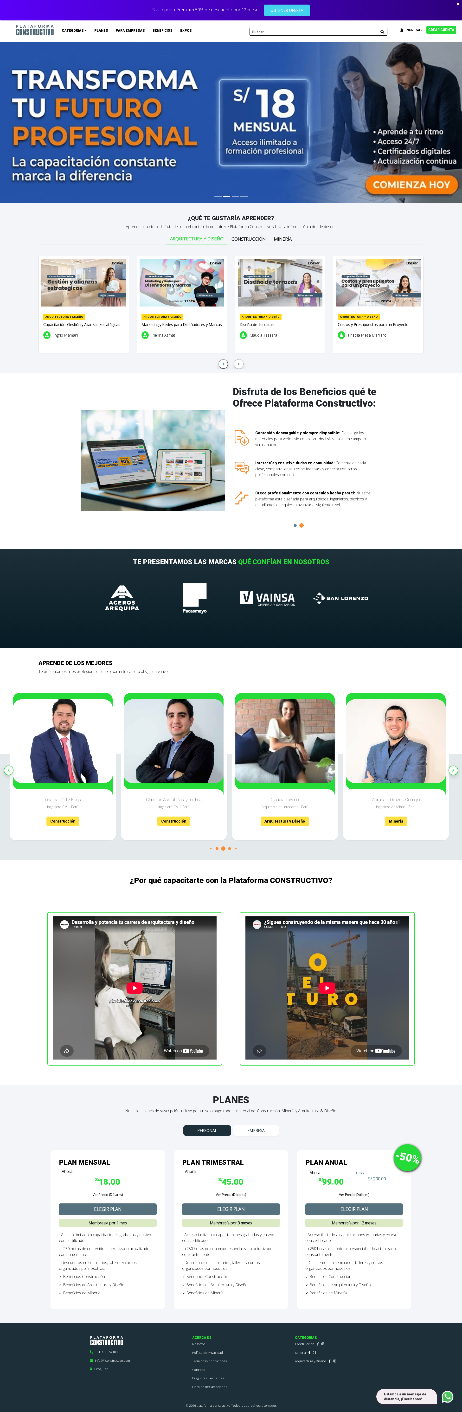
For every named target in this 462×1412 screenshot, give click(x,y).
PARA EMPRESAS (130, 30)
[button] (301, 525)
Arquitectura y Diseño (310, 1361)
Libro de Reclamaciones (209, 1387)
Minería (300, 1352)
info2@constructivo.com (111, 1360)
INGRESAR (413, 30)
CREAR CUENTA (441, 30)
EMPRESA (256, 1130)
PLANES (101, 30)
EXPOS (186, 30)
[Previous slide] (223, 364)
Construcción (304, 1344)
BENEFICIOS (163, 30)
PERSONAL (207, 1130)
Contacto (198, 1369)
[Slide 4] (244, 196)
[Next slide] (239, 364)
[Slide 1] (218, 196)
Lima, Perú (100, 1369)
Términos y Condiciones (209, 1361)
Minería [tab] (283, 239)
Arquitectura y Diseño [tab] (197, 239)
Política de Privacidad (207, 1352)
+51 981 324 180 (105, 1352)
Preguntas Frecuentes (208, 1378)
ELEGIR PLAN (108, 1209)
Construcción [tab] (248, 239)
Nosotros (198, 1344)
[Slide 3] (235, 196)
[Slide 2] (226, 196)
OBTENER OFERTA (286, 10)
